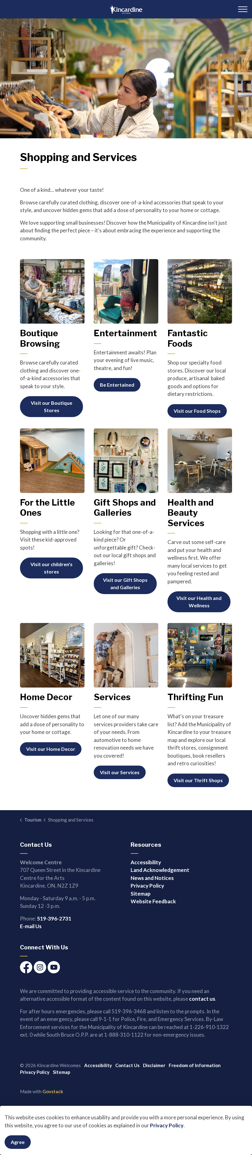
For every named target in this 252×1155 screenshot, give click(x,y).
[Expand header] (243, 9)
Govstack (52, 1091)
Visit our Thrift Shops (198, 780)
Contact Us (127, 1065)
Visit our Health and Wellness (199, 601)
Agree (18, 1142)
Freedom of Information (195, 1065)
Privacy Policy (166, 1125)
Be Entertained (117, 385)
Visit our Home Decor (50, 749)
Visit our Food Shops (197, 411)
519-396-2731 (54, 918)
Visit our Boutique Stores (51, 406)
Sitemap (141, 893)
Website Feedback (153, 901)
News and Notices (152, 878)
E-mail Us (30, 926)
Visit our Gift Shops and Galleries (125, 583)
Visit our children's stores (51, 567)
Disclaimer (154, 1065)
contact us (202, 998)
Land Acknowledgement (160, 870)
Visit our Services (120, 772)
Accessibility (146, 862)
